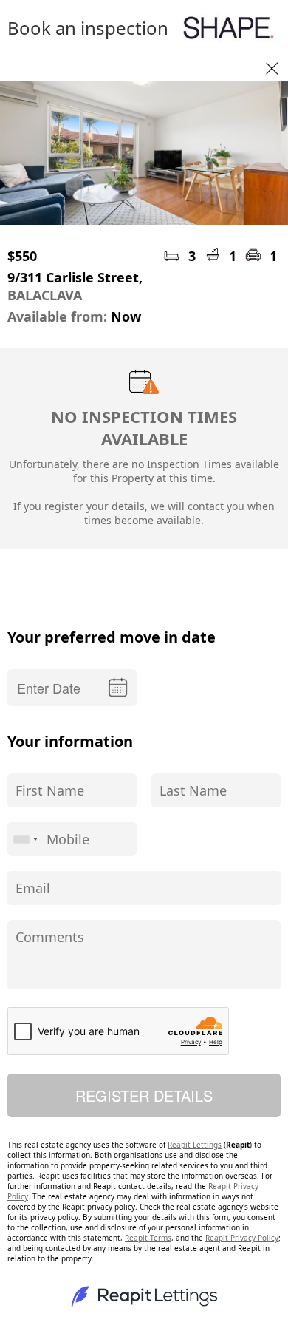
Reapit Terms (148, 1238)
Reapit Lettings (195, 1144)
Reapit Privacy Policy (241, 1238)
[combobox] (25, 839)
